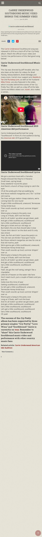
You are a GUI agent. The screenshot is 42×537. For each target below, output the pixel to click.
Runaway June (13, 79)
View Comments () (7, 354)
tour (16, 329)
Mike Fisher (5, 82)
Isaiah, (28, 89)
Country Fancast (13, 3)
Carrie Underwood (12, 49)
